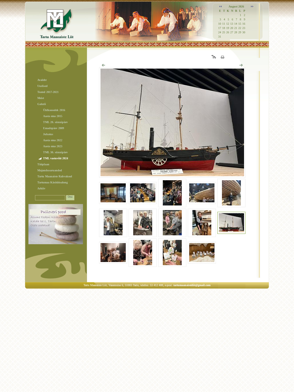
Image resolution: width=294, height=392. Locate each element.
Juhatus (48, 134)
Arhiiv (41, 188)
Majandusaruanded (49, 170)
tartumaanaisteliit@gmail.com (191, 285)
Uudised (42, 86)
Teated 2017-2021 (48, 92)
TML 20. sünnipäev (55, 122)
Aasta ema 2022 (52, 140)
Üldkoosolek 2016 (54, 110)
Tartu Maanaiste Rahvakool (54, 176)
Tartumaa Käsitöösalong (52, 182)
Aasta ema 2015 (52, 116)
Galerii (41, 104)
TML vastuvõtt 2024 (55, 158)
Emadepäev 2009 (53, 128)
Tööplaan (43, 164)
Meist (40, 98)
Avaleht (42, 79)
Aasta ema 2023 (52, 146)
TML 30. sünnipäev (55, 152)
